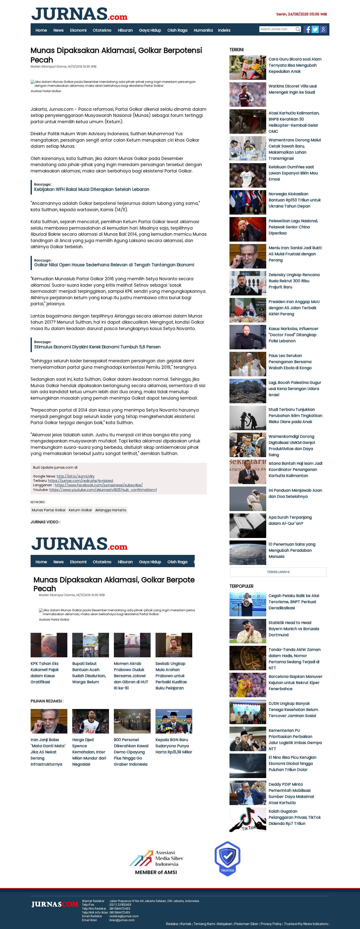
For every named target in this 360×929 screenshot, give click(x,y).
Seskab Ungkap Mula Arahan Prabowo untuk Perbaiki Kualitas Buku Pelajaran (171, 676)
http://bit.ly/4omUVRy (76, 476)
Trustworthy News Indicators (306, 924)
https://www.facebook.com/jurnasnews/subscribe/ (99, 485)
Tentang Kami (204, 924)
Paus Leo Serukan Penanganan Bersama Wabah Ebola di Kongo (290, 362)
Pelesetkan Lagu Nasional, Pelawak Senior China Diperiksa (293, 227)
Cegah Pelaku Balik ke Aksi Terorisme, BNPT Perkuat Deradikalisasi (294, 602)
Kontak (185, 924)
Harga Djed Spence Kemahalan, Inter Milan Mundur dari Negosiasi (89, 752)
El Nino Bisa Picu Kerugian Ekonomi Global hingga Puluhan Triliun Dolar (292, 763)
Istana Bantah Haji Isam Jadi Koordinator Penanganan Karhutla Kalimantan (295, 469)
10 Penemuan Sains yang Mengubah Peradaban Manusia (292, 550)
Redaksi (172, 924)
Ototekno (102, 30)
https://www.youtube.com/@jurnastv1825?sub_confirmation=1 (103, 489)
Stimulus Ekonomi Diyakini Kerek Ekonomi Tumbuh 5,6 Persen (97, 347)
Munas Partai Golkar (49, 510)
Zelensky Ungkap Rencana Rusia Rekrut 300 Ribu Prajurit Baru (294, 281)
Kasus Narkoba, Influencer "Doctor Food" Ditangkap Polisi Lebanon (294, 335)
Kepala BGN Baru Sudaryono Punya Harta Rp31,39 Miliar (174, 746)
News (58, 30)
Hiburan (125, 30)
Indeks (224, 30)
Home (41, 30)
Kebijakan (224, 924)
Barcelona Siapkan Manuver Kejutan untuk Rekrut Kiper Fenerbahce (296, 683)
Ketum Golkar (80, 510)
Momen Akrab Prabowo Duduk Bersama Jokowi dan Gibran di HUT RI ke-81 (131, 676)
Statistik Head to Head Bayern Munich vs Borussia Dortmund (294, 629)
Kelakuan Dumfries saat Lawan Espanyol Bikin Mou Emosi (293, 173)
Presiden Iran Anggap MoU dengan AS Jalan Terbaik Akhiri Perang (294, 308)
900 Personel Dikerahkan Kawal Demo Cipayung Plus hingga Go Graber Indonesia (131, 752)
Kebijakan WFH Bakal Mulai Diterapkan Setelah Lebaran (91, 189)
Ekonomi (78, 30)
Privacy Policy (271, 924)
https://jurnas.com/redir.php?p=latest (80, 480)
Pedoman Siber (246, 924)
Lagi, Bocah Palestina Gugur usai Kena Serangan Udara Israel (295, 389)
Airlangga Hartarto (110, 510)
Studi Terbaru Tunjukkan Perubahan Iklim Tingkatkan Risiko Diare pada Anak (295, 416)
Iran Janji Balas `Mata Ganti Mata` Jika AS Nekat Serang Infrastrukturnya (48, 752)
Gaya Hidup (150, 30)
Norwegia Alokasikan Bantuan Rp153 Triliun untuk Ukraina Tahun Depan (295, 200)
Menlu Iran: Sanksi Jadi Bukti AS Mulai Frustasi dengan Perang (295, 254)
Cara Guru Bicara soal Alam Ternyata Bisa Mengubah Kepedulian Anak (295, 65)
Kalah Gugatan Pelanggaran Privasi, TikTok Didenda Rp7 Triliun (295, 817)
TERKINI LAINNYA (278, 572)
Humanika (203, 30)
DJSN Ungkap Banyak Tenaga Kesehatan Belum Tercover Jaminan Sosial (293, 710)
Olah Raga (177, 30)
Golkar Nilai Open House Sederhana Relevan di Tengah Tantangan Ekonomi (114, 265)
